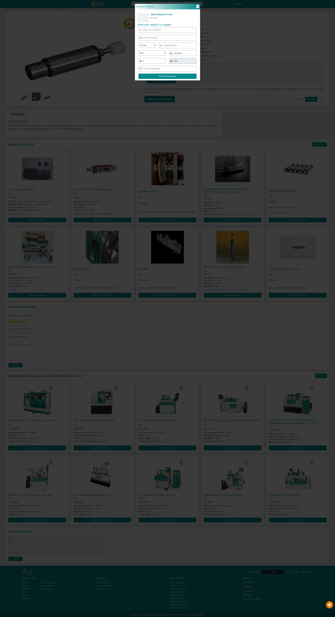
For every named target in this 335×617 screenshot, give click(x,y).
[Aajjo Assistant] (329, 604)
